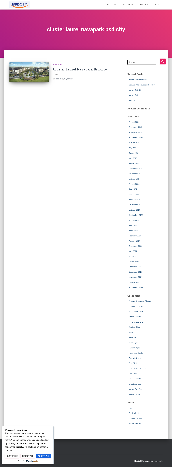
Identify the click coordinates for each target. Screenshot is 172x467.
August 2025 (134, 143)
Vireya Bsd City (135, 90)
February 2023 (135, 236)
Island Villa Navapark (138, 80)
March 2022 (134, 262)
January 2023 (134, 241)
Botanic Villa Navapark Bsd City (142, 85)
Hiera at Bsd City (136, 322)
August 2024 (134, 184)
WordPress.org (135, 423)
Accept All (43, 456)
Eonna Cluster (135, 317)
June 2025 (133, 153)
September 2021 (136, 287)
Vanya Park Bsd (135, 389)
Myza (131, 332)
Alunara (132, 100)
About (116, 5)
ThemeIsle (158, 461)
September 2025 (136, 137)
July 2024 (133, 189)
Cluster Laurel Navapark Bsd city (80, 69)
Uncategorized (135, 384)
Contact (157, 5)
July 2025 (133, 148)
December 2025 (135, 127)
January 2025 (134, 163)
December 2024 (135, 168)
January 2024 (134, 199)
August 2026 (134, 122)
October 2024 (134, 179)
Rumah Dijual (134, 348)
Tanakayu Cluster (136, 353)
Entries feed (134, 413)
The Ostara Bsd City (137, 368)
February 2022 (135, 267)
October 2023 (134, 210)
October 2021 (134, 282)
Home (107, 5)
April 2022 (133, 256)
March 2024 (134, 194)
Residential (128, 5)
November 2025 (135, 132)
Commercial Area (136, 306)
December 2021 (135, 272)
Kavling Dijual (134, 327)
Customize (12, 456)
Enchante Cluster (136, 311)
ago (69, 79)
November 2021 (135, 277)
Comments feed (135, 418)
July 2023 (133, 225)
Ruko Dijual (133, 342)
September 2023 (136, 215)
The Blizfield (134, 363)
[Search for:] (143, 64)
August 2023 (134, 220)
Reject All (27, 456)
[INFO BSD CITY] (19, 4)
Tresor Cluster (135, 379)
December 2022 (135, 246)
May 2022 (133, 251)
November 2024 (135, 174)
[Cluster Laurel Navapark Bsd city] (29, 72)
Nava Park (57, 65)
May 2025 (133, 158)
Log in (131, 408)
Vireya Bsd (133, 95)
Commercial (143, 5)
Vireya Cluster (135, 394)
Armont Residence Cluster (140, 301)
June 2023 (133, 230)
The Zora (133, 374)
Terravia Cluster (135, 358)
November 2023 (135, 205)
